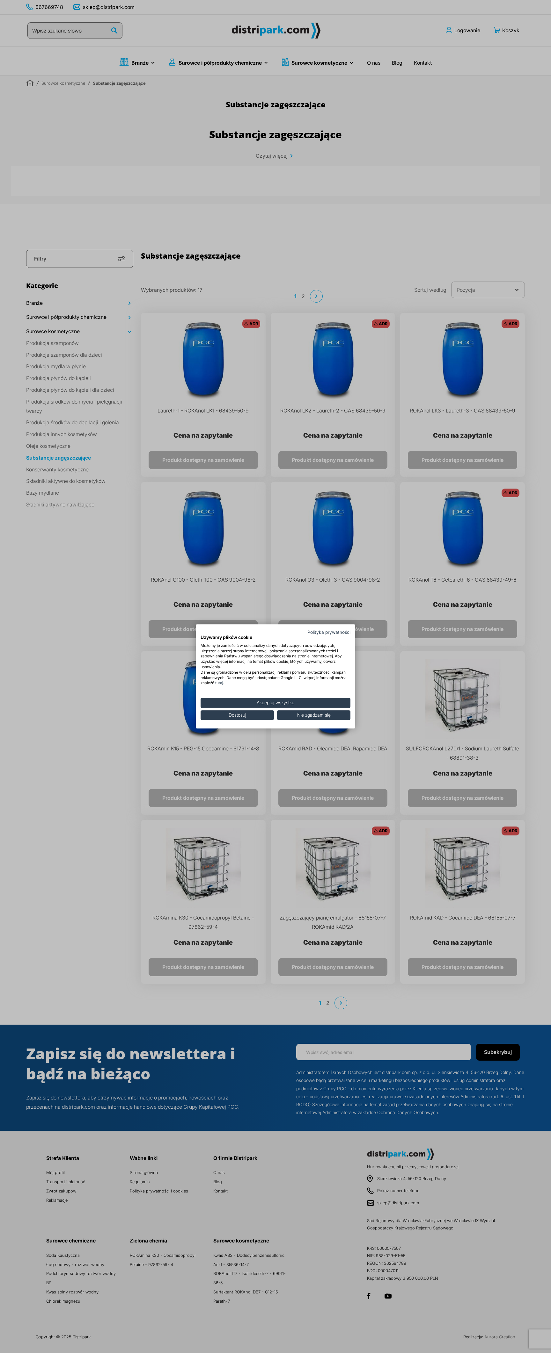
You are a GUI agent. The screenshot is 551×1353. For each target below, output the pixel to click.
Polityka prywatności (328, 632)
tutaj (219, 683)
